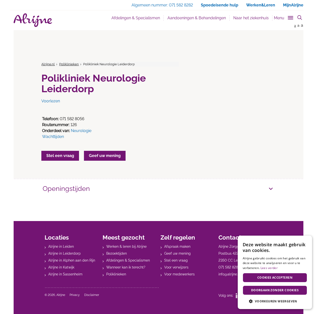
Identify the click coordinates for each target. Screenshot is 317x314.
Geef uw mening (177, 253)
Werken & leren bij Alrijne (126, 246)
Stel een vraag (176, 260)
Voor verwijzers (176, 267)
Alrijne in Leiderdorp (64, 253)
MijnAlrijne (293, 5)
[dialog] (275, 272)
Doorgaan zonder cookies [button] (275, 290)
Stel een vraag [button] (60, 155)
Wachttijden (53, 136)
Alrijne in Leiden (61, 246)
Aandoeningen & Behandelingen (196, 18)
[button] (275, 301)
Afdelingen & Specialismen (137, 17)
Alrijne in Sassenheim (65, 274)
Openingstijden (66, 188)
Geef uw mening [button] (105, 155)
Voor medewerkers (179, 274)
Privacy (75, 295)
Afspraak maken (177, 246)
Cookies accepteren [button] (274, 277)
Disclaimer (91, 295)
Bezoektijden (116, 253)
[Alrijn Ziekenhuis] (33, 20)
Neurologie (81, 130)
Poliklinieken (69, 64)
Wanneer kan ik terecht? (125, 267)
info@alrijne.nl (229, 274)
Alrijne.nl (48, 64)
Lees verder (269, 268)
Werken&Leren (260, 5)
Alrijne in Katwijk (61, 267)
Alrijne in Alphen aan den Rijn (71, 260)
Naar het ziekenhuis (251, 18)
